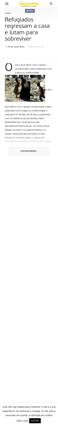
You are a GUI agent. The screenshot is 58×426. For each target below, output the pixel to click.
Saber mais (22, 420)
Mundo (30, 11)
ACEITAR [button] (35, 421)
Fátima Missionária (15, 47)
